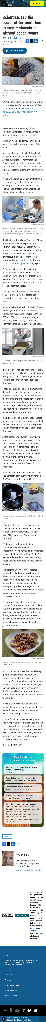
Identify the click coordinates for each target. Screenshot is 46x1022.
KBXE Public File (11, 996)
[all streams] (42, 1019)
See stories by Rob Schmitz (28, 870)
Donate (38, 4)
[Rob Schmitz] (7, 858)
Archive (8, 980)
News (7, 836)
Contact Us (9, 975)
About (7, 969)
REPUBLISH (21, 915)
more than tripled (17, 263)
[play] (3, 1019)
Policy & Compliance (12, 985)
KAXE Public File (11, 991)
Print (40, 40)
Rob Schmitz (15, 38)
